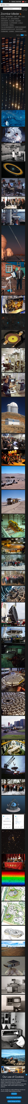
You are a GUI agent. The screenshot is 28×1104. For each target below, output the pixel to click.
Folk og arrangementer (7, 27)
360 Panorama (9, 16)
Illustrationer (13, 23)
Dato (26, 35)
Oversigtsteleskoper (20, 31)
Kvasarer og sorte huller (8, 29)
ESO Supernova (15, 18)
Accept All (14, 1093)
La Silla (20, 23)
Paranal (11, 25)
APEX (19, 16)
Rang (22, 35)
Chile (23, 16)
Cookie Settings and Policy (14, 1101)
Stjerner (11, 31)
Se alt (2, 16)
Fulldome (11, 20)
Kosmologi (4, 18)
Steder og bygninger (20, 27)
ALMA (15, 16)
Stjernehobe (4, 31)
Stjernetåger (4, 25)
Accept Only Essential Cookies (14, 1097)
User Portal (18, 1)
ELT (9, 18)
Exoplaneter (4, 20)
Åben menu (5, 5)
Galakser (17, 20)
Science (13, 1)
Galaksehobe (4, 23)
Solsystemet (19, 29)
